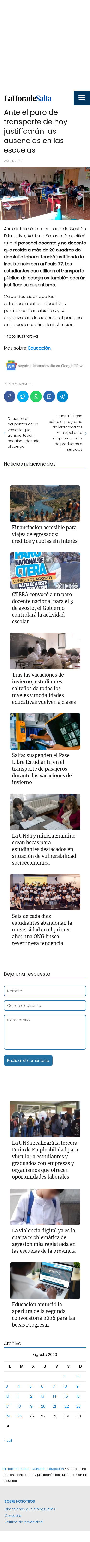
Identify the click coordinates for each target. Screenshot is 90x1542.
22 (67, 1406)
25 (20, 1416)
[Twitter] (23, 396)
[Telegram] (62, 396)
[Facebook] (9, 396)
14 (54, 1396)
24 (8, 1416)
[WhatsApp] (36, 396)
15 (66, 1396)
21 (54, 1406)
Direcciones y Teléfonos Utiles (30, 1509)
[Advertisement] (45, 45)
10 (7, 1396)
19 (31, 1406)
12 (30, 1396)
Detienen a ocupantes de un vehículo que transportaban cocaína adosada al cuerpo (24, 432)
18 (19, 1406)
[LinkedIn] (49, 396)
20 (43, 1406)
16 (78, 1396)
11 (18, 1396)
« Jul (8, 1440)
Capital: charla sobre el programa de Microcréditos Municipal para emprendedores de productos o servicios (65, 432)
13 (42, 1396)
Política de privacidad (24, 1522)
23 (78, 1406)
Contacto (13, 1515)
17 (7, 1406)
